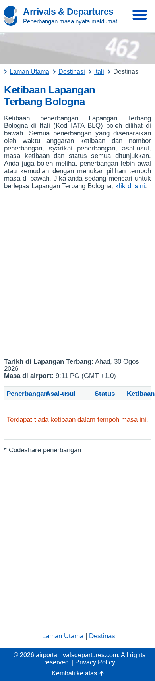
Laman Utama (62, 636)
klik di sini (130, 186)
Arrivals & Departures (68, 11)
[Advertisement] (77, 274)
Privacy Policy (95, 662)
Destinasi (103, 636)
